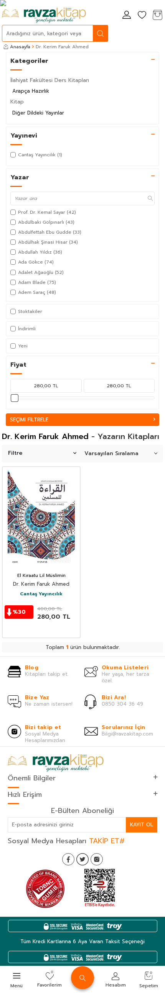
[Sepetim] (157, 15)
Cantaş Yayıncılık (41, 594)
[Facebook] (68, 859)
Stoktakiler (30, 311)
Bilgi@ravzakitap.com (127, 733)
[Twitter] (82, 859)
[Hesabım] (126, 15)
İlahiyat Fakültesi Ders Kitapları (49, 80)
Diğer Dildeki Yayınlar (38, 112)
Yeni (23, 345)
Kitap (17, 102)
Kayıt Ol (141, 824)
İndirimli (27, 328)
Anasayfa (20, 47)
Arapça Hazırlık (30, 91)
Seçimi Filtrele (29, 419)
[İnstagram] (97, 859)
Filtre (15, 453)
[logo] (44, 15)
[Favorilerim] (142, 15)
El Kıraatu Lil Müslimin (41, 576)
